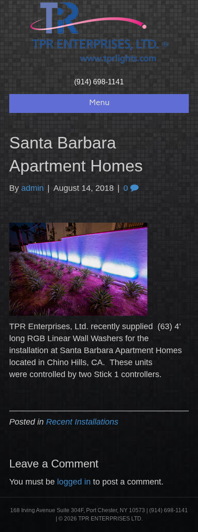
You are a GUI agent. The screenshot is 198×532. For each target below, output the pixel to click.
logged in (74, 481)
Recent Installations (82, 421)
